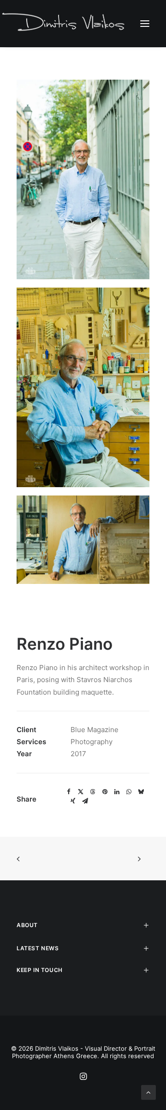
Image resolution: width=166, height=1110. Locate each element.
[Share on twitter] (80, 791)
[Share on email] (84, 801)
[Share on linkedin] (116, 791)
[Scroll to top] (148, 1091)
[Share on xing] (72, 801)
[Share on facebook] (68, 791)
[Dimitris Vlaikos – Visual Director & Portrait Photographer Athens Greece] (64, 23)
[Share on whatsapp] (128, 791)
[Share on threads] (92, 791)
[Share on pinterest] (104, 791)
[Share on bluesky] (140, 791)
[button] (145, 23)
